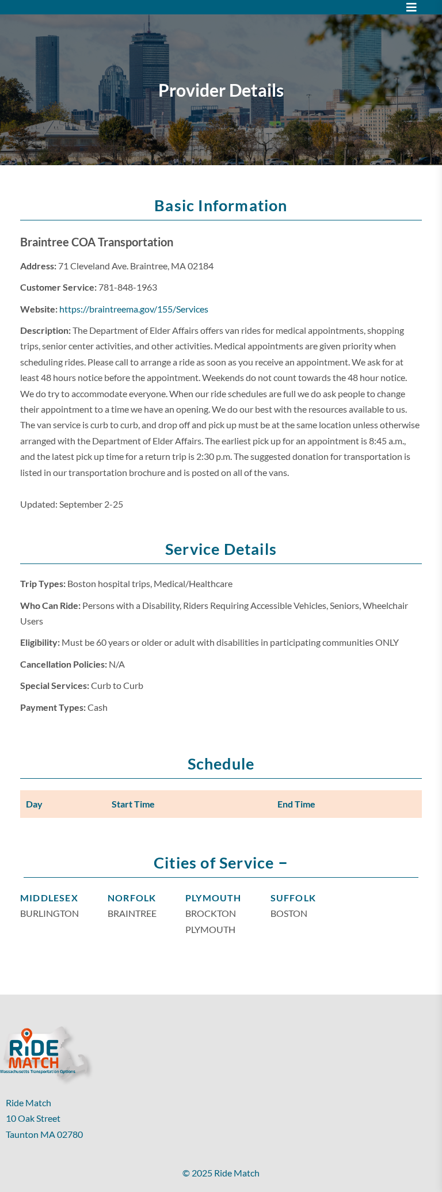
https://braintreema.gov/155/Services (133, 308)
